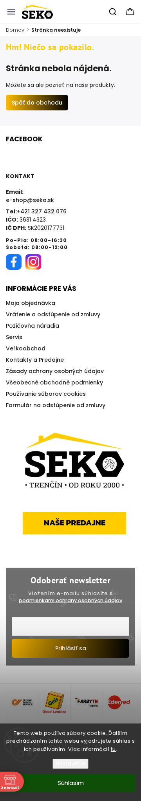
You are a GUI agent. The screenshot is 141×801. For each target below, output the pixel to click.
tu (113, 749)
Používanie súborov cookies (46, 394)
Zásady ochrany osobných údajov (55, 371)
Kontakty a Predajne (35, 360)
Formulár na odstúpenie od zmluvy (55, 405)
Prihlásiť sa (70, 648)
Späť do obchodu (37, 102)
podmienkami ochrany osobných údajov (70, 600)
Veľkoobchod (25, 348)
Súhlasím (71, 783)
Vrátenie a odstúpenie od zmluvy (53, 314)
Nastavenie (70, 763)
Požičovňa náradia (32, 326)
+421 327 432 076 (42, 211)
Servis (14, 337)
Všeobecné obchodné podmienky (54, 382)
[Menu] (11, 12)
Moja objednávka (30, 303)
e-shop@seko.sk (30, 200)
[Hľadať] (113, 11)
